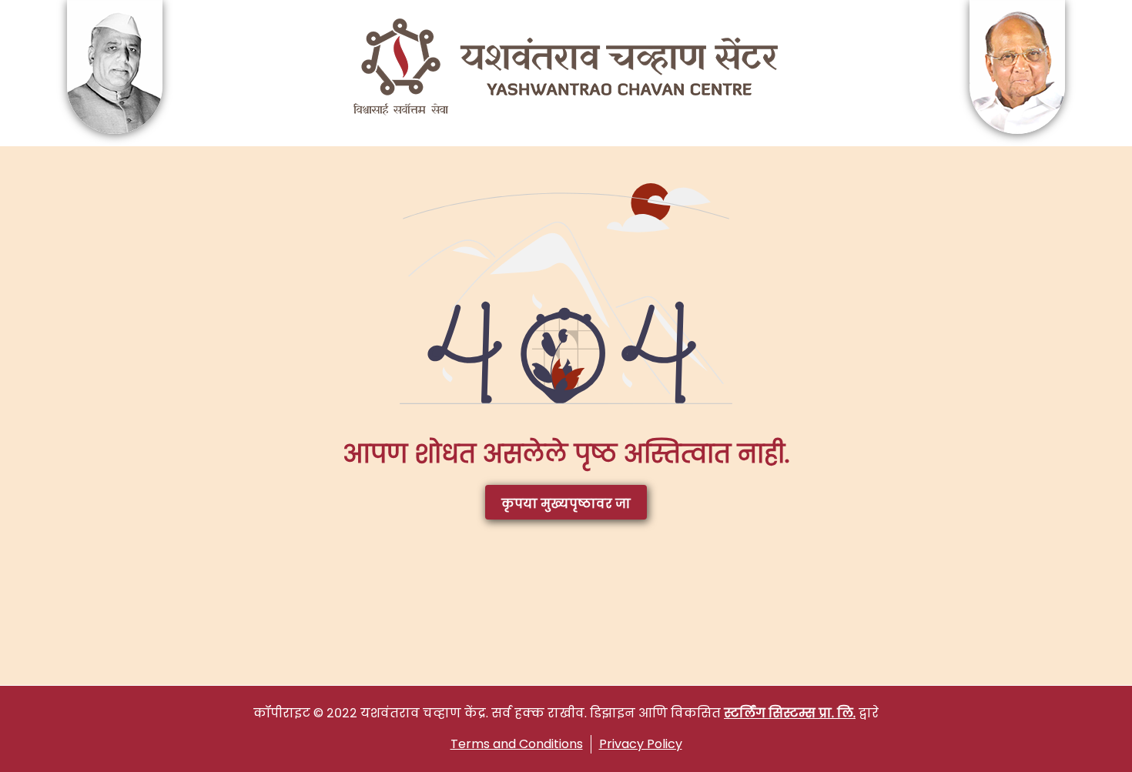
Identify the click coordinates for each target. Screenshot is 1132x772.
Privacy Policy (640, 744)
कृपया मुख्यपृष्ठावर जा (566, 504)
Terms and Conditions (516, 744)
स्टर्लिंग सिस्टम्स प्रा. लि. (790, 713)
